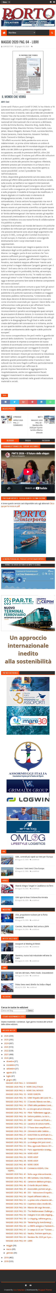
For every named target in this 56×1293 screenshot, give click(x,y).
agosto (9, 1072)
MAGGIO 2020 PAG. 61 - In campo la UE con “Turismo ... (30, 1230)
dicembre (10, 1061)
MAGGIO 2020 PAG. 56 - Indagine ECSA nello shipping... (30, 1215)
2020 (6, 1058)
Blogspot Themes (45, 1290)
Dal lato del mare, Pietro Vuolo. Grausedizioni (34, 973)
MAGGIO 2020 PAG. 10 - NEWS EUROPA (23, 1094)
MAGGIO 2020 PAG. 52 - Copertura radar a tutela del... (29, 1204)
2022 (6, 1051)
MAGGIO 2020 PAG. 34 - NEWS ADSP (22, 1153)
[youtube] (54, 2)
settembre (10, 1069)
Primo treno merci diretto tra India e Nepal (33, 984)
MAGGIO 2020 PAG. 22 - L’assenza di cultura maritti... (28, 1124)
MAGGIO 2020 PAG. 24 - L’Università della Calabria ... (28, 1131)
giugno (9, 1080)
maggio (9, 1245)
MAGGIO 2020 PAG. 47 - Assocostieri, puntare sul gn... (29, 1189)
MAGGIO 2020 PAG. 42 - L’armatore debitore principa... (29, 1182)
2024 (6, 1043)
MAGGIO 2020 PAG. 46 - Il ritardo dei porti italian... (27, 1185)
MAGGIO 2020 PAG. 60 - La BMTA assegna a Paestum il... (30, 1226)
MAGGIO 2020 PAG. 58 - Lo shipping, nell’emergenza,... (29, 1219)
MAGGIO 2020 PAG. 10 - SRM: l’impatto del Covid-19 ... (29, 1098)
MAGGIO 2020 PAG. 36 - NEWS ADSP (22, 1157)
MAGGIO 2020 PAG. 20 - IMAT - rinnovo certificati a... (29, 1120)
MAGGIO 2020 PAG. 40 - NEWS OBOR (22, 1164)
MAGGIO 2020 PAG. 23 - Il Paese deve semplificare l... (28, 1127)
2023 (6, 1047)
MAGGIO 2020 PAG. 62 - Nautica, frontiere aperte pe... (29, 1233)
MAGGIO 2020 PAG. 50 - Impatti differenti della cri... (28, 1196)
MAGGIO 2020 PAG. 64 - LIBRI (19, 1241)
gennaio (10, 1253)
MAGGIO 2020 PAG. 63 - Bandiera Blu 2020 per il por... (29, 1237)
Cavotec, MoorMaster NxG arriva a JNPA (32, 926)
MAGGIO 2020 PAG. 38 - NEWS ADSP (22, 1161)
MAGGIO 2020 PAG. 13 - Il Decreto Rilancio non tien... (29, 1102)
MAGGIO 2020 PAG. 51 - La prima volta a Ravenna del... (29, 1200)
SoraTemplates (19, 1290)
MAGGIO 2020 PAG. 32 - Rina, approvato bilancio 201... (29, 1146)
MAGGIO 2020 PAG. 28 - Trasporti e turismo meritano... (29, 1139)
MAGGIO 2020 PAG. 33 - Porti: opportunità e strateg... (29, 1150)
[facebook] (50, 2)
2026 (6, 1036)
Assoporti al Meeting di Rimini (27, 944)
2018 (6, 1261)
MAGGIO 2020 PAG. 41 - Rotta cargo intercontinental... (29, 1174)
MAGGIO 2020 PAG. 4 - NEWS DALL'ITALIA (24, 1087)
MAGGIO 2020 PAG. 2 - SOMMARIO (21, 1083)
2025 (6, 1040)
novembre (10, 1065)
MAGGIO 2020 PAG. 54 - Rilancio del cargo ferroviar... (28, 1207)
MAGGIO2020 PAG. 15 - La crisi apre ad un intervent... (29, 1109)
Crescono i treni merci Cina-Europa (29, 868)
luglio (8, 1076)
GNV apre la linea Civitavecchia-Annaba (31, 897)
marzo (9, 1249)
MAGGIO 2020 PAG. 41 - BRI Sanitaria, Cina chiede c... (29, 1178)
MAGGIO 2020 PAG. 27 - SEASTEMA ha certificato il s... (29, 1135)
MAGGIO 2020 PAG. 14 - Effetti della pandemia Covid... (29, 1105)
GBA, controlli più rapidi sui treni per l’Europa (34, 857)
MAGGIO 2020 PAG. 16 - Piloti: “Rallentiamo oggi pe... (29, 1113)
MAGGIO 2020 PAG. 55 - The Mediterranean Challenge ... (30, 1211)
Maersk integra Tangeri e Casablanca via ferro (34, 886)
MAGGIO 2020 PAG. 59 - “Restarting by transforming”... (29, 1222)
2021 (6, 1054)
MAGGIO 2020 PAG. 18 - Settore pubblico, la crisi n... (28, 1116)
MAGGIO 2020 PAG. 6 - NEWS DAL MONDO (24, 1090)
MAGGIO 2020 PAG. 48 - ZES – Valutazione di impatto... (29, 1193)
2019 (6, 1258)
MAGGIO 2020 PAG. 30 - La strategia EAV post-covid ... (29, 1142)
